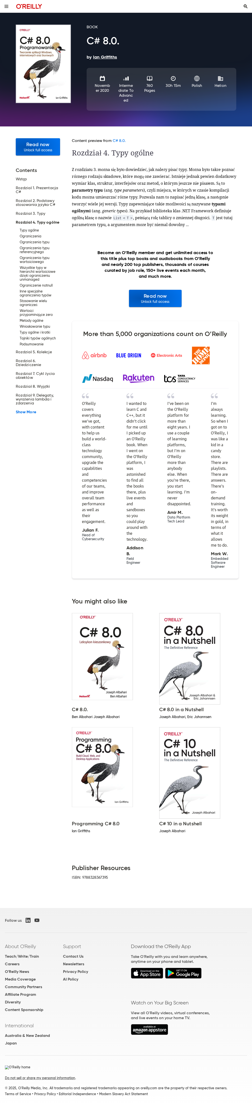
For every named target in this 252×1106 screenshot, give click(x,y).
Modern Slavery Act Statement (123, 1094)
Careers (12, 964)
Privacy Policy (75, 971)
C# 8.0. (119, 140)
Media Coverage (20, 979)
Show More (26, 412)
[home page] (29, 6)
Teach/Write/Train (22, 956)
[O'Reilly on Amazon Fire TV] (149, 1033)
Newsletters (73, 964)
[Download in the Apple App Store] (147, 977)
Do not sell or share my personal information (40, 1078)
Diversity (13, 1002)
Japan (11, 1043)
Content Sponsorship (24, 1009)
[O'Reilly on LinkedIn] (28, 920)
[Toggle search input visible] (246, 6)
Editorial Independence (77, 1094)
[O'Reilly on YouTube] (36, 920)
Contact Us (73, 956)
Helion (220, 85)
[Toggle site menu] (6, 6)
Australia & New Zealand (27, 1035)
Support (72, 946)
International (19, 1026)
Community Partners (23, 986)
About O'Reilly (20, 946)
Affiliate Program (20, 994)
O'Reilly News (17, 971)
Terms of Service (18, 1094)
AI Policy (70, 979)
